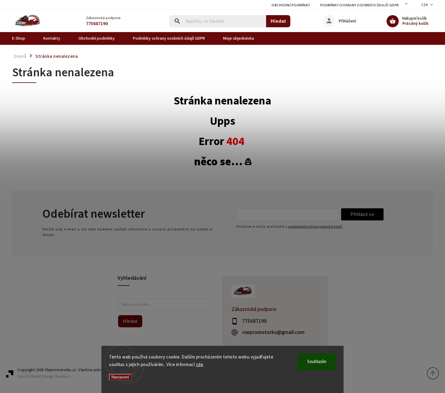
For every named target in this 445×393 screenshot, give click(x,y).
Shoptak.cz (63, 376)
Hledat (278, 21)
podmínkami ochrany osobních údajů (315, 226)
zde (199, 365)
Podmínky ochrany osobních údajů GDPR (359, 5)
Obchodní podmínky (291, 5)
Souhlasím (316, 361)
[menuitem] (23, 38)
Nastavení (120, 377)
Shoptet (35, 376)
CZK (424, 5)
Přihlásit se (362, 214)
